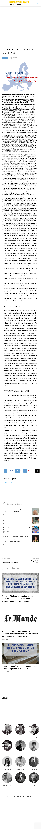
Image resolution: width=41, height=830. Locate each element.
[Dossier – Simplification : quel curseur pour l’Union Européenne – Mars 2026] (20, 653)
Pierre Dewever (20, 753)
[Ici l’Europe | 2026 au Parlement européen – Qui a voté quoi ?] (35, 529)
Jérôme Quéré (20, 737)
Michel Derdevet (7, 737)
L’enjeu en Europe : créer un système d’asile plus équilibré (10, 562)
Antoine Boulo (20, 769)
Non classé (5, 57)
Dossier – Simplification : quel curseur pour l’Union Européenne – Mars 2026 (19, 667)
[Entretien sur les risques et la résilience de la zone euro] (35, 520)
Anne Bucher (34, 769)
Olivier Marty (20, 785)
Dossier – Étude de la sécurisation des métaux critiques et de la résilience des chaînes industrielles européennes (18, 598)
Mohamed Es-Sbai (7, 785)
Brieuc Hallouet (7, 753)
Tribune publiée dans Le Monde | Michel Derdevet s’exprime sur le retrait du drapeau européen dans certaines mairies (20, 633)
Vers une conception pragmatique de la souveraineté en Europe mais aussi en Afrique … (16, 511)
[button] (35, 3)
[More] (37, 471)
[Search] (37, 497)
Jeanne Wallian (7, 769)
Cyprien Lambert (34, 753)
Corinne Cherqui (33, 737)
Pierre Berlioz (34, 785)
